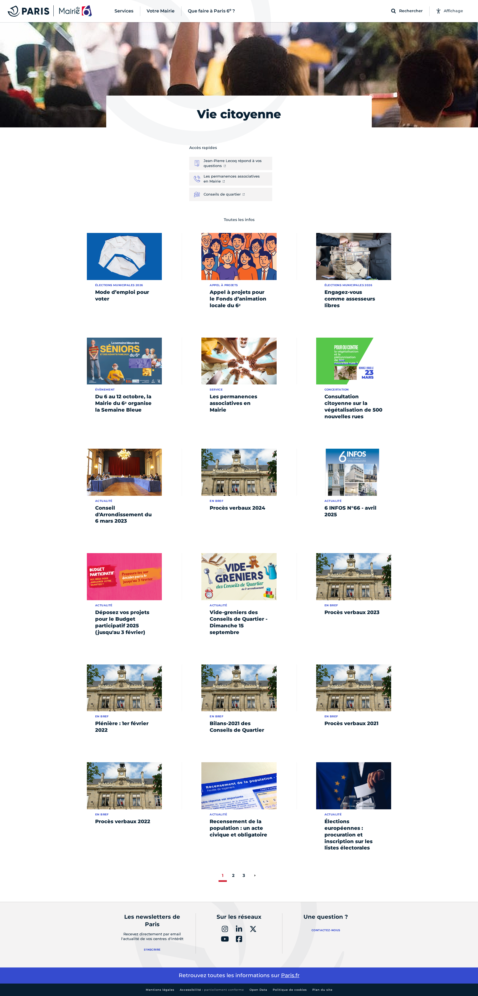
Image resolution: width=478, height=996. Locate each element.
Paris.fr (290, 975)
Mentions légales (160, 990)
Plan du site (322, 990)
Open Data (258, 990)
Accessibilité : (212, 990)
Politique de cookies (290, 990)
